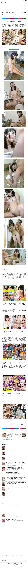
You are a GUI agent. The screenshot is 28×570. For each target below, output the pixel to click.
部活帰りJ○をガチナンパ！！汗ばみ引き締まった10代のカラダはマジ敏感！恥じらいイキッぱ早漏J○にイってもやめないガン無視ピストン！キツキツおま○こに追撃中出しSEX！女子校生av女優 (15, 505)
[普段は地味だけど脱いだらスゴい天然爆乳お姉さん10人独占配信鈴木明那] (14, 411)
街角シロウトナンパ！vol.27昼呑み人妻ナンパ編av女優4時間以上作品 (10, 553)
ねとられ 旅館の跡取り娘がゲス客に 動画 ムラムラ (14, 420)
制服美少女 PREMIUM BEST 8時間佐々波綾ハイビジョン (13, 472)
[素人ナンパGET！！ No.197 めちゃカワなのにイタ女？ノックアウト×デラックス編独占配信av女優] (14, 351)
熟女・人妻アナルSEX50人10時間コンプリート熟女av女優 (13, 519)
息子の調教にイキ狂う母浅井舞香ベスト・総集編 (7, 554)
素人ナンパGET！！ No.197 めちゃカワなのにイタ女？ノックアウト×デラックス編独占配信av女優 (14, 343)
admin (25, 424)
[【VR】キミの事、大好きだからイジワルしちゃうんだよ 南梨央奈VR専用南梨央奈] (14, 293)
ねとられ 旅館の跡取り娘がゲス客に (14, 49)
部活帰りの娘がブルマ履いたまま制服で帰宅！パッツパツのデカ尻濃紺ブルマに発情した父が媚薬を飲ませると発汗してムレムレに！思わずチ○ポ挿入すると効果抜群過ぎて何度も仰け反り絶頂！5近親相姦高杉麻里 (16, 463)
